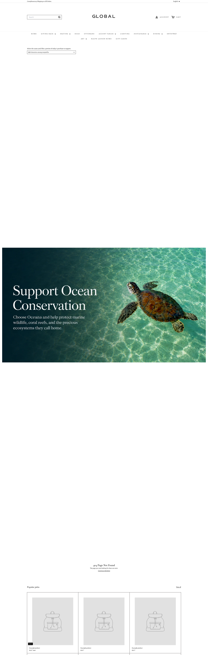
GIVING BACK (47, 34)
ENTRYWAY (172, 34)
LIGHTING (125, 34)
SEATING (64, 34)
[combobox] (44, 17)
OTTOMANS (89, 34)
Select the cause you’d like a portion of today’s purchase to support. (49, 48)
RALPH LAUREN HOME (101, 39)
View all (178, 587)
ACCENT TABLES (106, 34)
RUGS (77, 34)
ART (83, 39)
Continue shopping (104, 571)
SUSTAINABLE (140, 34)
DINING (157, 34)
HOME (34, 34)
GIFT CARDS (121, 39)
